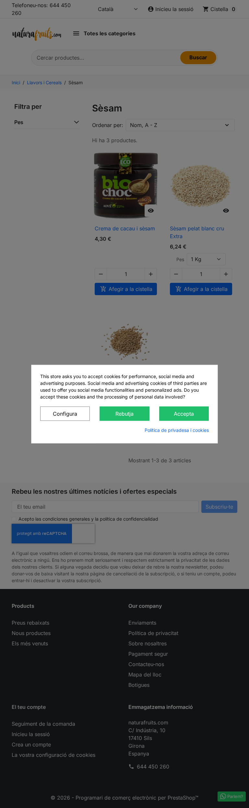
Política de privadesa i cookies (177, 430)
